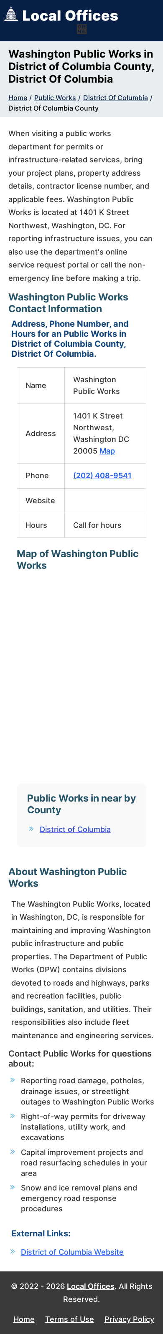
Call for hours (97, 525)
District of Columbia (75, 829)
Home (17, 97)
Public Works (55, 97)
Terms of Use (69, 1319)
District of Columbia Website (72, 1252)
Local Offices (91, 1286)
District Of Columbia (115, 97)
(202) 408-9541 (102, 475)
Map (107, 450)
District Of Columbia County (53, 108)
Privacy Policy (129, 1319)
